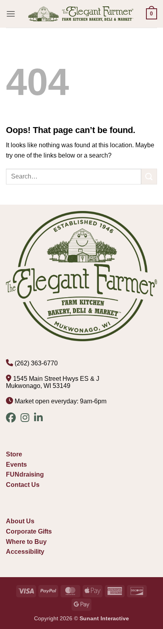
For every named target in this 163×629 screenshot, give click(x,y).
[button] (10, 13)
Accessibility (25, 551)
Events (16, 464)
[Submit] (149, 176)
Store (14, 454)
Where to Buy (26, 541)
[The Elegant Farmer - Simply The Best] (80, 14)
